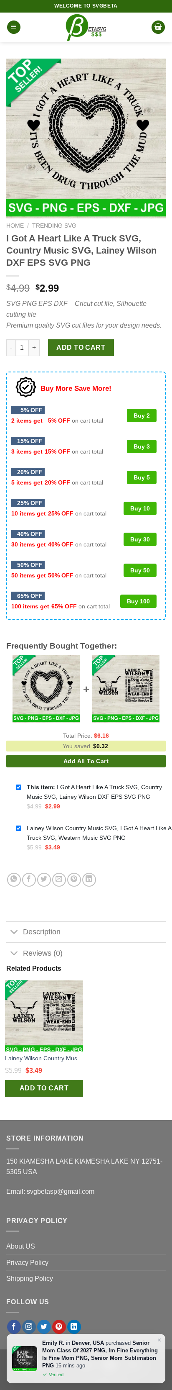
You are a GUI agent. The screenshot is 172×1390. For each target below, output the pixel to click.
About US (20, 1246)
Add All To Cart (86, 761)
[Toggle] (14, 933)
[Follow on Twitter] (44, 1327)
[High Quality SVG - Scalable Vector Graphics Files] (86, 27)
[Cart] (158, 27)
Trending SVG (54, 226)
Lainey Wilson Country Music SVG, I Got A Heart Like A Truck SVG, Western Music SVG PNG (44, 1058)
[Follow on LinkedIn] (74, 1327)
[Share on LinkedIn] (89, 880)
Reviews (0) (43, 953)
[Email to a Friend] (59, 880)
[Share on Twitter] (44, 880)
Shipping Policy (29, 1278)
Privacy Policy (27, 1262)
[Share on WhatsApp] (14, 880)
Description (42, 932)
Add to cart (80, 347)
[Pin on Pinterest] (74, 880)
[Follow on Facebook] (14, 1327)
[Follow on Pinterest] (59, 1327)
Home (15, 226)
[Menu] (13, 27)
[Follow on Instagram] (29, 1327)
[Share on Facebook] (29, 880)
